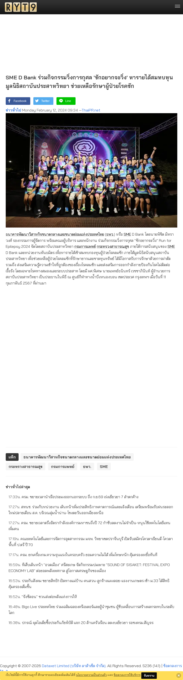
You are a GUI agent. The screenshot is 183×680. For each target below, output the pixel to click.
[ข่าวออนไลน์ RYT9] (19, 7)
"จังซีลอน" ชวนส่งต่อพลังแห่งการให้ (43, 596)
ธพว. (110, 234)
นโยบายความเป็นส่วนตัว (91, 675)
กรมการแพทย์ (85, 246)
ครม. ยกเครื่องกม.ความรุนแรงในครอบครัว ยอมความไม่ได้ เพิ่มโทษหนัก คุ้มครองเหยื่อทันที (83, 554)
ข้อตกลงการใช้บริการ (127, 675)
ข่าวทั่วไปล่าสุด (18, 486)
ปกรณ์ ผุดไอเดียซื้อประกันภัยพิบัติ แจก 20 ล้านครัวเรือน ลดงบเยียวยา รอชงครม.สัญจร (81, 622)
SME (127, 234)
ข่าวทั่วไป (13, 110)
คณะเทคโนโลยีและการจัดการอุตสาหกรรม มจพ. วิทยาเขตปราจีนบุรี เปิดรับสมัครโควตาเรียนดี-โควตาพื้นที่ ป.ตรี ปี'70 (91, 541)
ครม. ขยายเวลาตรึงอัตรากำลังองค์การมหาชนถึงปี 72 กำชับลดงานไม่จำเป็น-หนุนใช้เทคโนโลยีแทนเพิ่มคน (89, 525)
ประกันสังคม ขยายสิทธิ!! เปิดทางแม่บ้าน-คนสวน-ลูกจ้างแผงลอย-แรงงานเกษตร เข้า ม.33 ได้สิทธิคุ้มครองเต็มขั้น (89, 583)
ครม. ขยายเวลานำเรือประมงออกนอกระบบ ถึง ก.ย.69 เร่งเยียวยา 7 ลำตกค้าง (73, 496)
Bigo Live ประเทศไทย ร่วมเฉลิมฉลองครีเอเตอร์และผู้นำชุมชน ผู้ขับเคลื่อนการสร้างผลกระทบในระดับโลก (91, 609)
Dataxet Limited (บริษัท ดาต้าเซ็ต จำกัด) (74, 665)
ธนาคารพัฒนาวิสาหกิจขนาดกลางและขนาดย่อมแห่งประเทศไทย (55, 234)
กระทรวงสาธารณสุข (113, 246)
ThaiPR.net (90, 110)
